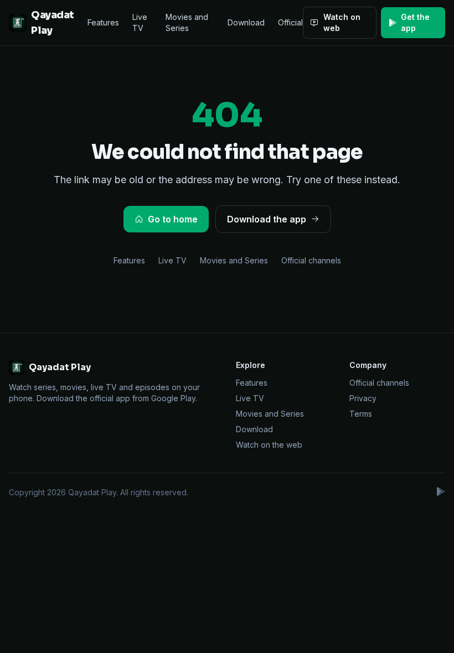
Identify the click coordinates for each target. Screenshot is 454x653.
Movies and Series (187, 22)
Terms (360, 413)
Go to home (173, 219)
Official (290, 22)
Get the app (415, 22)
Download (246, 22)
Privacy (362, 398)
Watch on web (341, 22)
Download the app (266, 219)
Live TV (139, 22)
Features (103, 22)
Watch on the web (269, 444)
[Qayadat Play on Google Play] (440, 492)
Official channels (311, 260)
